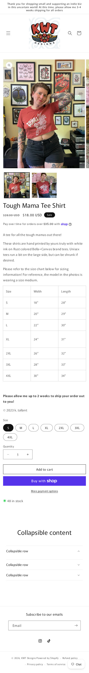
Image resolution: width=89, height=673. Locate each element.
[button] (8, 33)
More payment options (44, 491)
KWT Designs (28, 658)
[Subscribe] (76, 625)
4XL (10, 437)
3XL (77, 428)
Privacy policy (35, 664)
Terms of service (56, 664)
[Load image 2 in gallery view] (44, 185)
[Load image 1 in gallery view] (17, 185)
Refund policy (70, 658)
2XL (61, 428)
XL (46, 428)
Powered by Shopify (47, 658)
